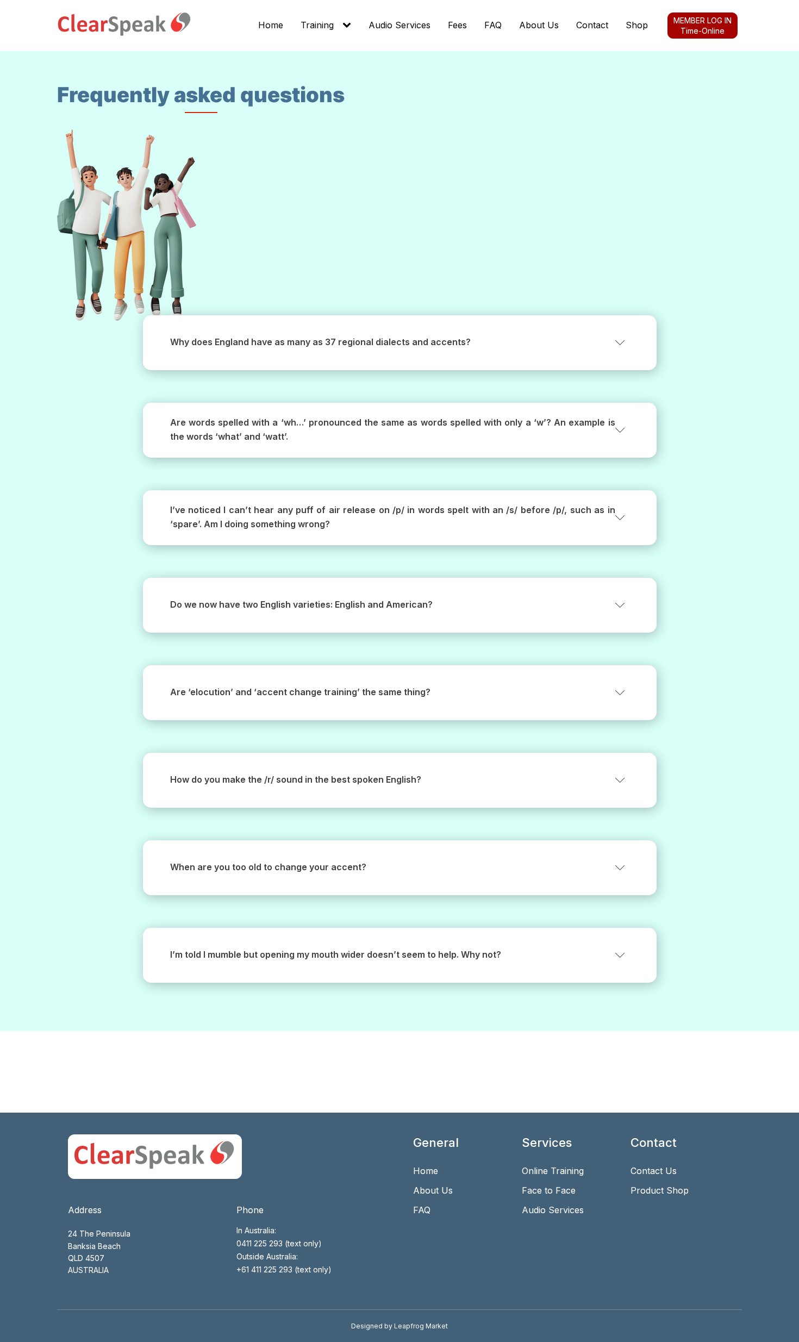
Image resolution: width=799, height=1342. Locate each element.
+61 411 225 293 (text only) (284, 1269)
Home (270, 25)
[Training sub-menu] (348, 25)
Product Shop (660, 1190)
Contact (592, 25)
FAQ (493, 25)
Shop (637, 25)
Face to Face (549, 1190)
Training (317, 25)
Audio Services (399, 25)
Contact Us (654, 1170)
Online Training (553, 1170)
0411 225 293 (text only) (279, 1243)
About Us (539, 25)
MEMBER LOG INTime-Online (702, 25)
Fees (457, 25)
